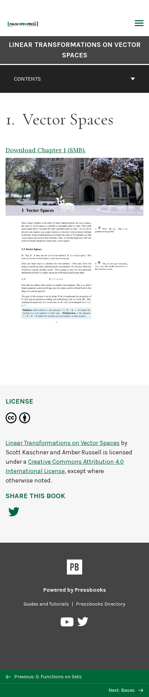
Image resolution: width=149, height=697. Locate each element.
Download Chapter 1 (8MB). (46, 150)
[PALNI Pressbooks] (23, 23)
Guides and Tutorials (46, 604)
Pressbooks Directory (100, 604)
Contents (27, 78)
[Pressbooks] (74, 568)
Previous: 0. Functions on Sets (47, 677)
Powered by (74, 589)
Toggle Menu (139, 23)
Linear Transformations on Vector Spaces (75, 50)
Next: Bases (122, 690)
